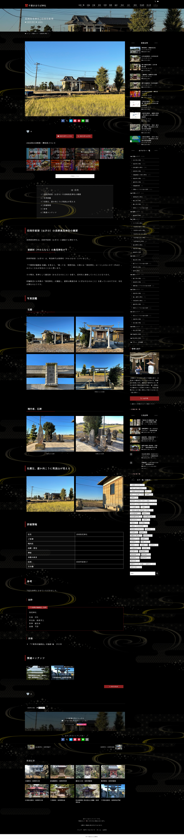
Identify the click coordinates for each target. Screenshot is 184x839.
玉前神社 (153, 545)
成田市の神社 (139, 178)
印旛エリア (138, 156)
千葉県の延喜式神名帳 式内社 (142, 510)
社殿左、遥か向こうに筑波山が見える (59, 201)
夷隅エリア (137, 212)
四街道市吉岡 (136, 516)
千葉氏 (145, 507)
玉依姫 (143, 545)
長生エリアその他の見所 (142, 315)
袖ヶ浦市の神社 (139, 297)
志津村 (144, 539)
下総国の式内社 (137, 491)
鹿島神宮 (145, 558)
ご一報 (85, 821)
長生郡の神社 (139, 323)
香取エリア (138, 256)
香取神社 (146, 554)
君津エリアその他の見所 (142, 308)
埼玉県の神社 (138, 338)
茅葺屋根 (144, 551)
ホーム (99, 830)
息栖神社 (135, 542)
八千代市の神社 (139, 223)
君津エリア (138, 289)
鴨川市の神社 (139, 204)
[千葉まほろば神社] (35, 5)
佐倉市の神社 (139, 164)
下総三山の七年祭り (138, 488)
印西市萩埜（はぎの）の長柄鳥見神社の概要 (62, 194)
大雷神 (146, 520)
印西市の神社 (31, 22)
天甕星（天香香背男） (139, 526)
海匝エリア (138, 274)
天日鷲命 (144, 523)
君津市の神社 (139, 293)
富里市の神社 (138, 182)
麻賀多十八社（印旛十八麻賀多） (143, 564)
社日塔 (146, 548)
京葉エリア (138, 219)
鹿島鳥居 (135, 561)
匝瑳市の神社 (139, 282)
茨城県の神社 (138, 334)
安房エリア (138, 193)
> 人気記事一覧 (135, 474)
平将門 (134, 532)
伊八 (148, 491)
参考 (45, 209)
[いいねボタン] (27, 131)
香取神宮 (135, 554)
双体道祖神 (135, 513)
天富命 (134, 523)
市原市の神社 (139, 248)
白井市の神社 (138, 160)
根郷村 (134, 545)
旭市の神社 (138, 271)
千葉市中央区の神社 (141, 230)
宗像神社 (149, 529)
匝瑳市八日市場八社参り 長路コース (143, 504)
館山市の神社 (139, 201)
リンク (79, 830)
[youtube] (158, 1)
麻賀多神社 (136, 567)
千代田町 (135, 507)
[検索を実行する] (157, 573)
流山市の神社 (138, 330)
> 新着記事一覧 (135, 409)
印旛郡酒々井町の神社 (142, 175)
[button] (62, 120)
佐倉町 (148, 494)
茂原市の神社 (139, 319)
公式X (105, 830)
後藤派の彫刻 (136, 535)
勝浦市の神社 (139, 215)
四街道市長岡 (149, 516)
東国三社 (145, 542)
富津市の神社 (139, 304)
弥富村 (143, 532)
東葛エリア (137, 327)
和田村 (146, 513)
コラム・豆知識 (139, 342)
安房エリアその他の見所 (142, 208)
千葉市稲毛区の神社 (141, 238)
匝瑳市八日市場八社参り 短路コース (143, 501)
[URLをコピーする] (87, 120)
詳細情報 (47, 205)
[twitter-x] (155, 1)
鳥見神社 (40, 22)
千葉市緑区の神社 (140, 241)
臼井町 (134, 551)
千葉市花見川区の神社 (142, 234)
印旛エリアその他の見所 (142, 189)
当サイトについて (89, 830)
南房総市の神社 (140, 197)
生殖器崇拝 (135, 548)
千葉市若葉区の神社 (141, 227)
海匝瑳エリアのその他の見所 (143, 286)
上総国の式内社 (137, 485)
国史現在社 (135, 520)
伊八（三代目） (137, 494)
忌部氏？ (135, 539)
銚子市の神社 (139, 278)
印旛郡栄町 (138, 186)
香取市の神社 (139, 267)
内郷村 (134, 498)
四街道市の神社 (140, 167)
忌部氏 (148, 535)
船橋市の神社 (139, 252)
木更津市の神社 (139, 301)
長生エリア (138, 312)
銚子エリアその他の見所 (142, 263)
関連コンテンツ (50, 212)
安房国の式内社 (137, 529)
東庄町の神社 (138, 260)
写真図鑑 (47, 198)
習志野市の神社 (139, 245)
